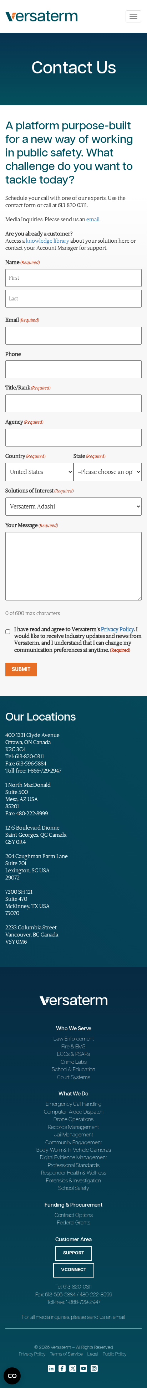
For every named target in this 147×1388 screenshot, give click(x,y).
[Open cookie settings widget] (12, 1375)
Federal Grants (73, 1223)
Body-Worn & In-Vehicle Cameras (73, 1150)
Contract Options (74, 1215)
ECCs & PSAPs (73, 1054)
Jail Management (73, 1134)
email (93, 219)
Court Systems (73, 1077)
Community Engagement (73, 1142)
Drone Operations (73, 1119)
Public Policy (114, 1354)
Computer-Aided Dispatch (73, 1112)
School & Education (73, 1069)
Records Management (73, 1127)
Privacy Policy (117, 629)
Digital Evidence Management (73, 1157)
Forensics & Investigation (73, 1180)
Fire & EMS (73, 1046)
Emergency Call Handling (74, 1104)
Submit (21, 669)
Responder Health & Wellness (73, 1173)
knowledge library (47, 240)
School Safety (73, 1188)
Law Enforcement (74, 1039)
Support (73, 1253)
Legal (92, 1354)
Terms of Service (66, 1354)
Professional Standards (74, 1165)
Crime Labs (74, 1062)
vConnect (73, 1270)
